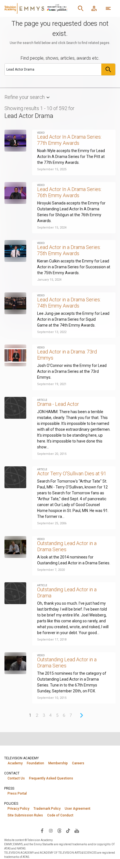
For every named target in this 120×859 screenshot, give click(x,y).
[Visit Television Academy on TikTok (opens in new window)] (68, 830)
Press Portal (17, 793)
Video (41, 132)
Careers (78, 763)
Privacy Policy (18, 809)
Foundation (35, 763)
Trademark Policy (47, 809)
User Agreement (77, 809)
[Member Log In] (94, 8)
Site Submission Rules (25, 815)
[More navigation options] (108, 8)
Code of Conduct (60, 815)
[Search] (80, 8)
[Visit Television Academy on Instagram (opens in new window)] (50, 830)
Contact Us (16, 778)
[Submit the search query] (108, 69)
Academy (15, 763)
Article (42, 400)
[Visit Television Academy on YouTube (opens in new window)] (76, 830)
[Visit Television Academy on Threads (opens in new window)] (59, 830)
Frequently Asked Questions (51, 778)
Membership (58, 763)
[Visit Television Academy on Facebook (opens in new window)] (42, 830)
